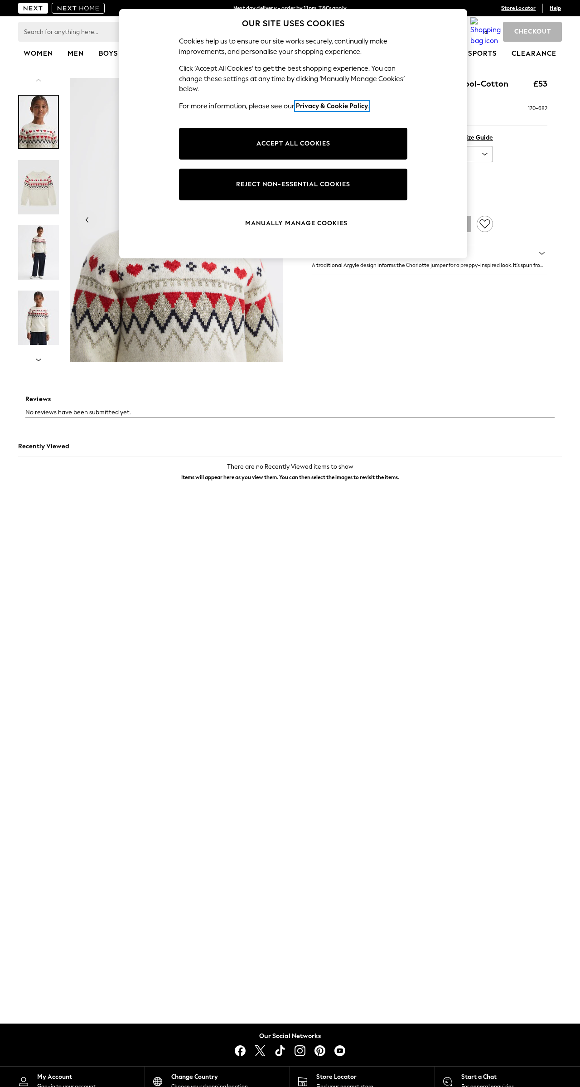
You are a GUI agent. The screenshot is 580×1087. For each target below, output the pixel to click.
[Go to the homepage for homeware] (78, 8)
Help (555, 8)
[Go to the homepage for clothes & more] (33, 8)
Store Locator (518, 8)
